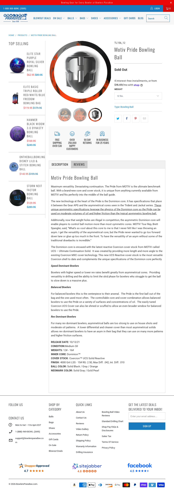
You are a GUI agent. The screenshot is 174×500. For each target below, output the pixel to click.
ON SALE (58, 18)
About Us (80, 412)
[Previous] (52, 72)
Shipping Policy (83, 440)
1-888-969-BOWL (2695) (14, 8)
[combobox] (158, 18)
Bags (83, 18)
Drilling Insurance (84, 452)
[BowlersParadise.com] (15, 18)
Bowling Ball (126, 107)
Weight (118, 89)
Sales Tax (106, 436)
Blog (140, 18)
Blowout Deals (42, 18)
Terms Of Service (110, 442)
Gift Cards (130, 18)
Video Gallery (82, 429)
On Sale (52, 445)
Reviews (80, 423)
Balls (71, 18)
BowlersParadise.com (26, 484)
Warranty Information (86, 446)
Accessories (111, 18)
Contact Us (81, 417)
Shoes (95, 18)
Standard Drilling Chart (112, 421)
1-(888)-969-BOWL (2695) (27, 431)
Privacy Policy (108, 447)
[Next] (107, 72)
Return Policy (82, 435)
